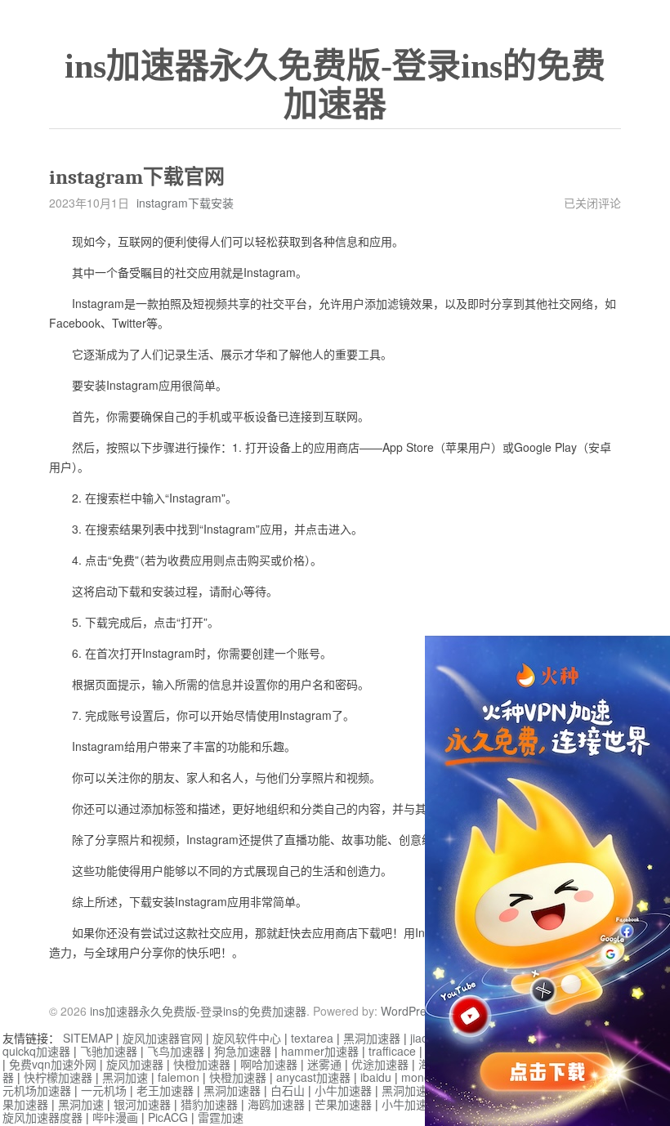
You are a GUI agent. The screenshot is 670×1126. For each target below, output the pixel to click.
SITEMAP (88, 1038)
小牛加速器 (343, 1090)
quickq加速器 (36, 1051)
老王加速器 (165, 1090)
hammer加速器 (320, 1051)
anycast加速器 (313, 1077)
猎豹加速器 (209, 1104)
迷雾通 (324, 1064)
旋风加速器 (134, 1064)
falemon (178, 1077)
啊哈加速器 (268, 1064)
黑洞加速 (125, 1077)
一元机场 (104, 1090)
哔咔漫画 (115, 1117)
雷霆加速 (220, 1117)
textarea (312, 1038)
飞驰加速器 (108, 1051)
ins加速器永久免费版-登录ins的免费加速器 (335, 85)
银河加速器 (142, 1104)
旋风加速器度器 (42, 1117)
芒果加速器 (343, 1104)
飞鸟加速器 (175, 1051)
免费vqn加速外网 (52, 1064)
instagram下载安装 (185, 202)
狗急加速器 (242, 1051)
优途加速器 (380, 1064)
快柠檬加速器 (58, 1077)
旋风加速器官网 (163, 1038)
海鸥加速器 (276, 1104)
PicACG (168, 1117)
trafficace (392, 1051)
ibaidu (375, 1077)
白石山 (287, 1090)
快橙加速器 (201, 1064)
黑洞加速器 (371, 1038)
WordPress (409, 1011)
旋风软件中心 (246, 1038)
